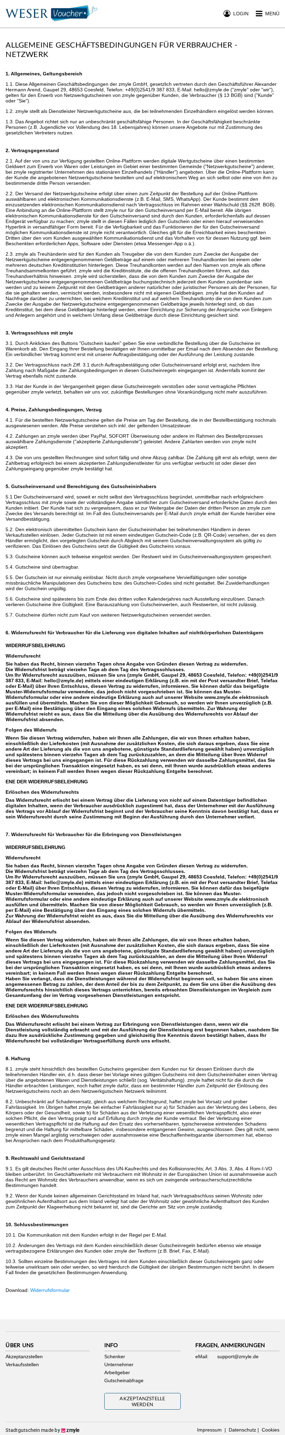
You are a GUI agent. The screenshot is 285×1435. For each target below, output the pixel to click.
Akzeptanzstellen (24, 1356)
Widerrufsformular (50, 1290)
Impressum (210, 1430)
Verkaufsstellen (22, 1364)
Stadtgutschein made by (42, 1430)
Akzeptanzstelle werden (142, 1401)
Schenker (114, 1356)
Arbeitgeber (117, 1372)
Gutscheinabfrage (124, 1380)
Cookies (269, 1430)
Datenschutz (241, 1430)
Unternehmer (118, 1364)
